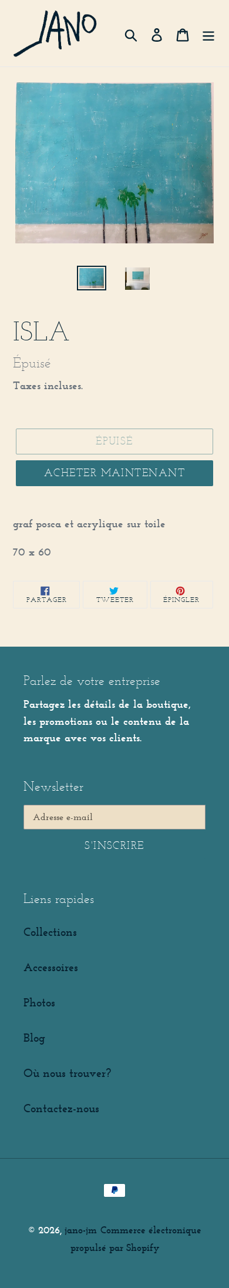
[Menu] (208, 33)
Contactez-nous (61, 1108)
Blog (34, 1038)
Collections (50, 932)
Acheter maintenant (114, 472)
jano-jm (81, 1230)
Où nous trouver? (67, 1073)
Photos (39, 1002)
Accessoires (50, 967)
